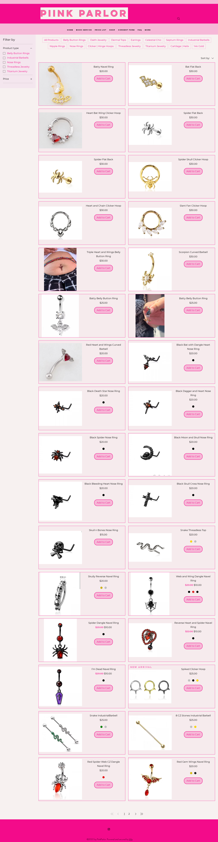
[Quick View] (60, 84)
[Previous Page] (118, 814)
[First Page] (112, 814)
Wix (131, 839)
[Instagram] (108, 829)
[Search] (178, 19)
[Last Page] (141, 814)
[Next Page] (135, 814)
